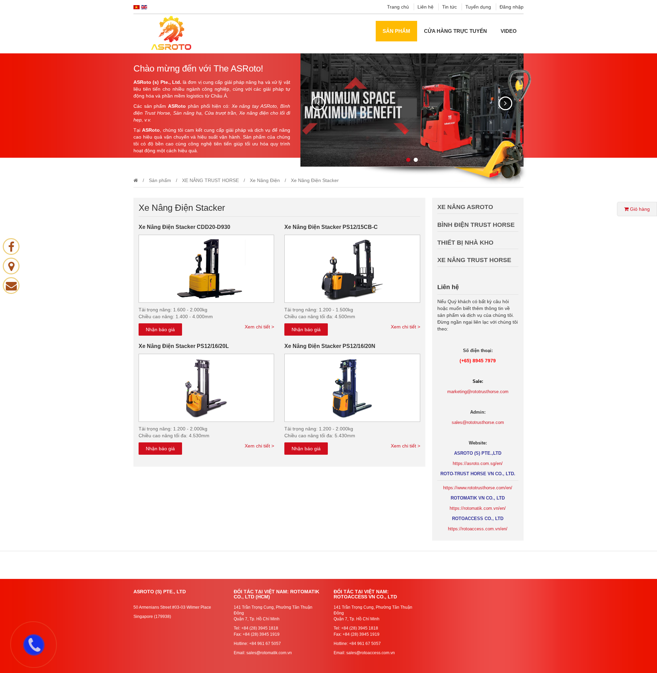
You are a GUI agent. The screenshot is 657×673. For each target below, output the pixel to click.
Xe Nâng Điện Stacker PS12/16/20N (329, 346)
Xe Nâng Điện (265, 180)
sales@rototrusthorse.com (478, 422)
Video (509, 31)
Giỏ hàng (639, 209)
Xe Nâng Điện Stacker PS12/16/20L (184, 346)
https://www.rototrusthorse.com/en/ (477, 487)
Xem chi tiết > (259, 326)
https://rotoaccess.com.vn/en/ (477, 528)
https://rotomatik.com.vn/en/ (478, 508)
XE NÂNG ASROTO (465, 207)
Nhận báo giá (160, 329)
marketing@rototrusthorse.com (477, 391)
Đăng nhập (512, 7)
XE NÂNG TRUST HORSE (210, 180)
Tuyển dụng (478, 7)
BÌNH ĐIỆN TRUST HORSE (476, 224)
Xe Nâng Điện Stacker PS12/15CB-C (331, 227)
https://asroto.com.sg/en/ (478, 463)
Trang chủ (398, 7)
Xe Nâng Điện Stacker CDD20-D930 (184, 227)
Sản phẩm (396, 31)
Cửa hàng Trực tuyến (455, 31)
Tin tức (449, 7)
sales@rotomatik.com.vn (269, 652)
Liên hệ (425, 7)
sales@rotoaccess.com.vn (370, 652)
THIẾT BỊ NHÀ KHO (465, 242)
